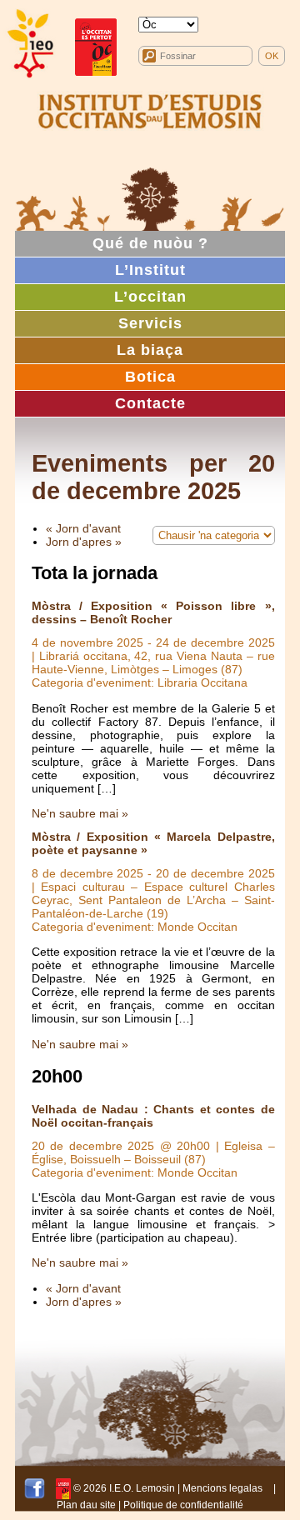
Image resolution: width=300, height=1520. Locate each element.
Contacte (150, 403)
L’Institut (150, 270)
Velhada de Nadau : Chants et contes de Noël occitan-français (153, 1115)
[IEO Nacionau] (150, 109)
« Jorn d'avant (83, 528)
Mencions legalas (222, 1488)
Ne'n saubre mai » (80, 813)
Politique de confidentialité (183, 1505)
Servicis (150, 323)
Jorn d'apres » (84, 541)
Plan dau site (86, 1505)
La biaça (150, 350)
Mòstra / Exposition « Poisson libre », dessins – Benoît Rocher (153, 612)
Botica (150, 376)
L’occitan (150, 296)
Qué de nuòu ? (150, 243)
